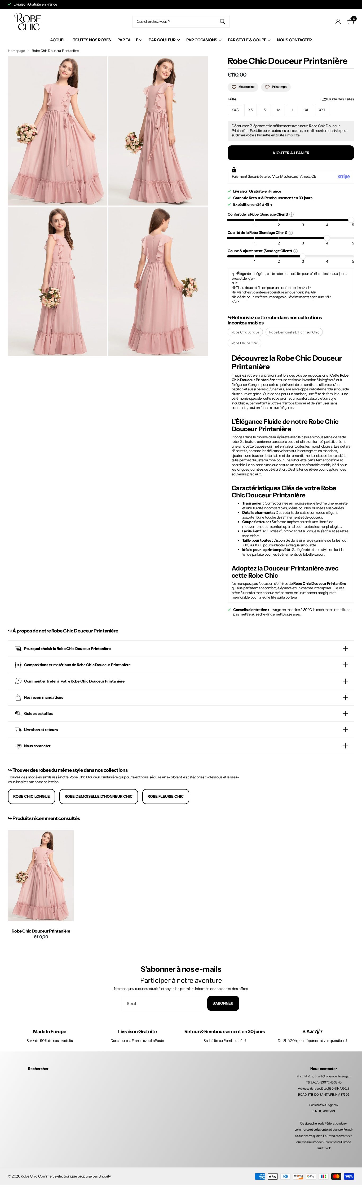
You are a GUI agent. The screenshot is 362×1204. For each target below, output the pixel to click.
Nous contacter (294, 39)
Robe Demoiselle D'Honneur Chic (294, 332)
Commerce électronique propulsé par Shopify (74, 1176)
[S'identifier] (338, 22)
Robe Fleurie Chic (244, 343)
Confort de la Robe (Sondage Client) (258, 214)
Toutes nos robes (92, 39)
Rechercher (38, 1068)
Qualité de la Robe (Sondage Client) (258, 232)
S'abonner (223, 1003)
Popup (291, 214)
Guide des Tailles (340, 99)
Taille (291, 99)
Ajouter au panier (290, 152)
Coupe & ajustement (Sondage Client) (260, 250)
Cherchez (222, 22)
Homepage (16, 50)
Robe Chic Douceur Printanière (41, 931)
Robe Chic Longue (245, 332)
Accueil (58, 39)
